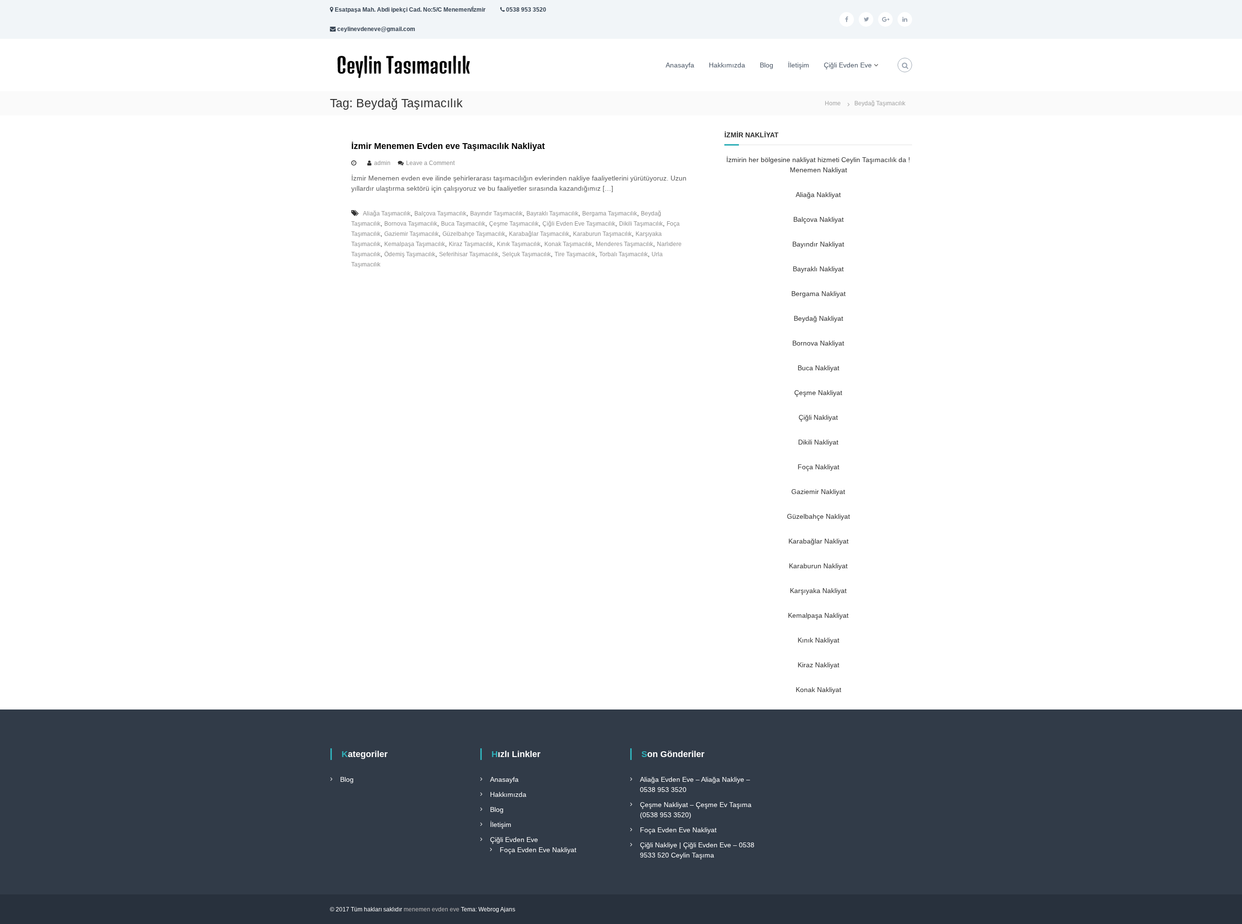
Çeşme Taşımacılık (514, 223)
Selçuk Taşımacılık (526, 254)
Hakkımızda (727, 65)
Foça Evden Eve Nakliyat (538, 850)
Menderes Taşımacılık (624, 244)
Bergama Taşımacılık (609, 213)
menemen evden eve (431, 909)
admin (382, 163)
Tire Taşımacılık (575, 254)
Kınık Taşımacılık (518, 244)
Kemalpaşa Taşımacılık (414, 244)
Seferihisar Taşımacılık (468, 254)
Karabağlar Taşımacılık (539, 234)
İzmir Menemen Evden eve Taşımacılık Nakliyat (448, 146)
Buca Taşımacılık (463, 223)
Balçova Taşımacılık (440, 213)
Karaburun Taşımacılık (602, 234)
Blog (766, 65)
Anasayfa (680, 65)
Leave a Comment (430, 163)
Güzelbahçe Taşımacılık (473, 234)
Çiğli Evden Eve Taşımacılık (578, 223)
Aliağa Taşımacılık (386, 213)
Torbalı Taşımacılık (623, 254)
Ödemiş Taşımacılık (409, 254)
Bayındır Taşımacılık (496, 213)
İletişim (798, 65)
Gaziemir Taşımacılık (411, 234)
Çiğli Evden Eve (848, 65)
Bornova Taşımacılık (410, 223)
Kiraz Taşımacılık (471, 244)
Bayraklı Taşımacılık (552, 213)
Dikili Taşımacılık (641, 223)
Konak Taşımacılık (568, 244)
